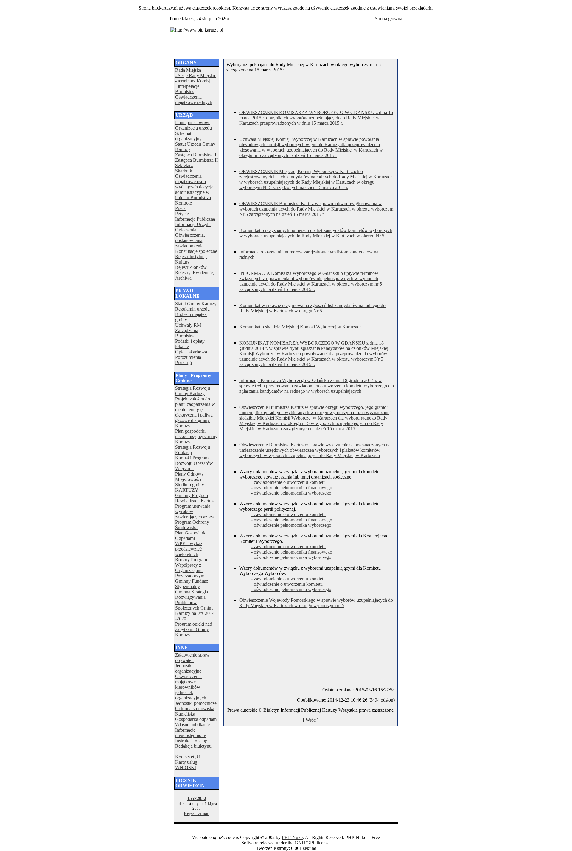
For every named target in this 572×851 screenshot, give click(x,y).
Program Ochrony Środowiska (192, 525)
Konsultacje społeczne (196, 251)
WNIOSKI (185, 767)
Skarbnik (183, 170)
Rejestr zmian (196, 813)
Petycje (182, 213)
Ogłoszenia (185, 229)
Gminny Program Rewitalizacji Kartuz (194, 498)
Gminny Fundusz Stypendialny (191, 584)
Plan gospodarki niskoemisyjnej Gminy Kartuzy (196, 436)
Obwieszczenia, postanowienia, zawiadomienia (190, 240)
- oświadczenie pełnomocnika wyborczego (291, 492)
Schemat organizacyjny (188, 136)
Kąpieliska (185, 713)
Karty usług (186, 762)
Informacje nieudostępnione (190, 732)
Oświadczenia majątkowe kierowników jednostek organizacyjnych (190, 687)
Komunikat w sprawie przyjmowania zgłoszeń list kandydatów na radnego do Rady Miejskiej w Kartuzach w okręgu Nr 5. (312, 308)
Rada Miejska (188, 70)
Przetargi (183, 362)
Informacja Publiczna (195, 219)
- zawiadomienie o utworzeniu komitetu (288, 482)
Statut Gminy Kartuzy (196, 303)
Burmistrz (184, 91)
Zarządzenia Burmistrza (186, 333)
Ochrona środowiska (194, 708)
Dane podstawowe (192, 122)
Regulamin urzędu (192, 308)
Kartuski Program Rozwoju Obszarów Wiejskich (194, 463)
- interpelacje (187, 86)
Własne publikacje (192, 724)
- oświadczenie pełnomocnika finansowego (291, 487)
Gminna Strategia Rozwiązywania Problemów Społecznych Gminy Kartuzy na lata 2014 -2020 (194, 605)
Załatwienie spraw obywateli (192, 657)
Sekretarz (184, 165)
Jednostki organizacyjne (188, 668)
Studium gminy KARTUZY (189, 487)
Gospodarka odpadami (196, 719)
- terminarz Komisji (193, 80)
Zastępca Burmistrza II (196, 160)
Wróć (311, 720)
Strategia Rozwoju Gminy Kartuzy (192, 391)
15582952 (196, 798)
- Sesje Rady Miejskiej (196, 75)
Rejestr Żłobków (191, 267)
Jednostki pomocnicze (196, 703)
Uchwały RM (188, 325)
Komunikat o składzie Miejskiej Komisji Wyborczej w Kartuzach (300, 326)
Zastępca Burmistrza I (195, 154)
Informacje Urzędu (193, 224)
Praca (180, 208)
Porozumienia (188, 357)
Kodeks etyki (187, 756)
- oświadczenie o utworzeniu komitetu (287, 584)
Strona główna (388, 18)
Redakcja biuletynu (193, 746)
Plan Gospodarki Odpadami (191, 535)
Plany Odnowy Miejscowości (189, 476)
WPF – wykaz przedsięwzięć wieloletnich (188, 549)
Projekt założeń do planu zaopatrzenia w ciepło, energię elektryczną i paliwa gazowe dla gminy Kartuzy (195, 412)
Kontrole (183, 202)
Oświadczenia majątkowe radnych (193, 99)
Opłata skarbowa (191, 351)
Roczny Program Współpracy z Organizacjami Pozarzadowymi (191, 567)
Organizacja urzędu (193, 127)
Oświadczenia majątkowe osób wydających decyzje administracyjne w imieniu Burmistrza (194, 187)
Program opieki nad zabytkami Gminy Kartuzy (193, 629)
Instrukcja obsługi (192, 740)
